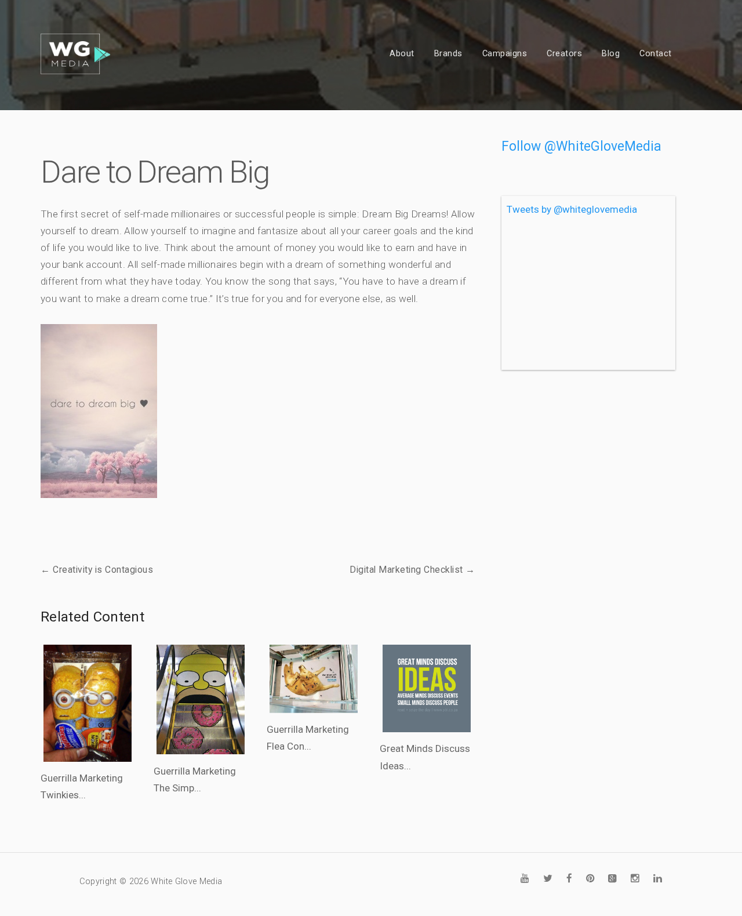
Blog (611, 53)
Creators (564, 53)
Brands (448, 53)
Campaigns (505, 53)
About (402, 53)
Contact (655, 53)
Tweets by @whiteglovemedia (572, 209)
